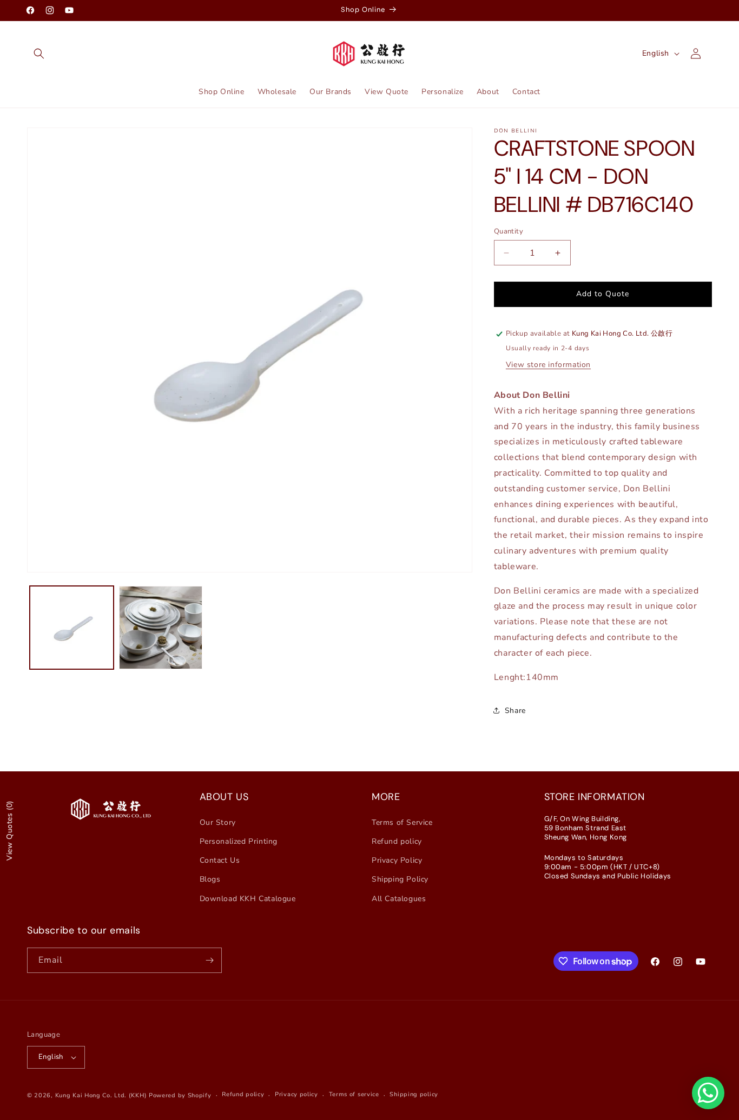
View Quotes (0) (9, 831)
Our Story (218, 822)
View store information (548, 364)
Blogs (210, 879)
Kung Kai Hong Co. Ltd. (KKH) (101, 1095)
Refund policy (397, 841)
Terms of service (354, 1094)
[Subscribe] (209, 960)
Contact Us (220, 860)
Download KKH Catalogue (248, 899)
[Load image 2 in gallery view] (161, 628)
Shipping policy (414, 1094)
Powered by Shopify (180, 1095)
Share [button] (515, 710)
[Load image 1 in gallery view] (72, 628)
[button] (39, 53)
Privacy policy (296, 1094)
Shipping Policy (400, 879)
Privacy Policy (397, 860)
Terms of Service (402, 822)
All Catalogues (399, 899)
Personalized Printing (239, 841)
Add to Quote (602, 294)
